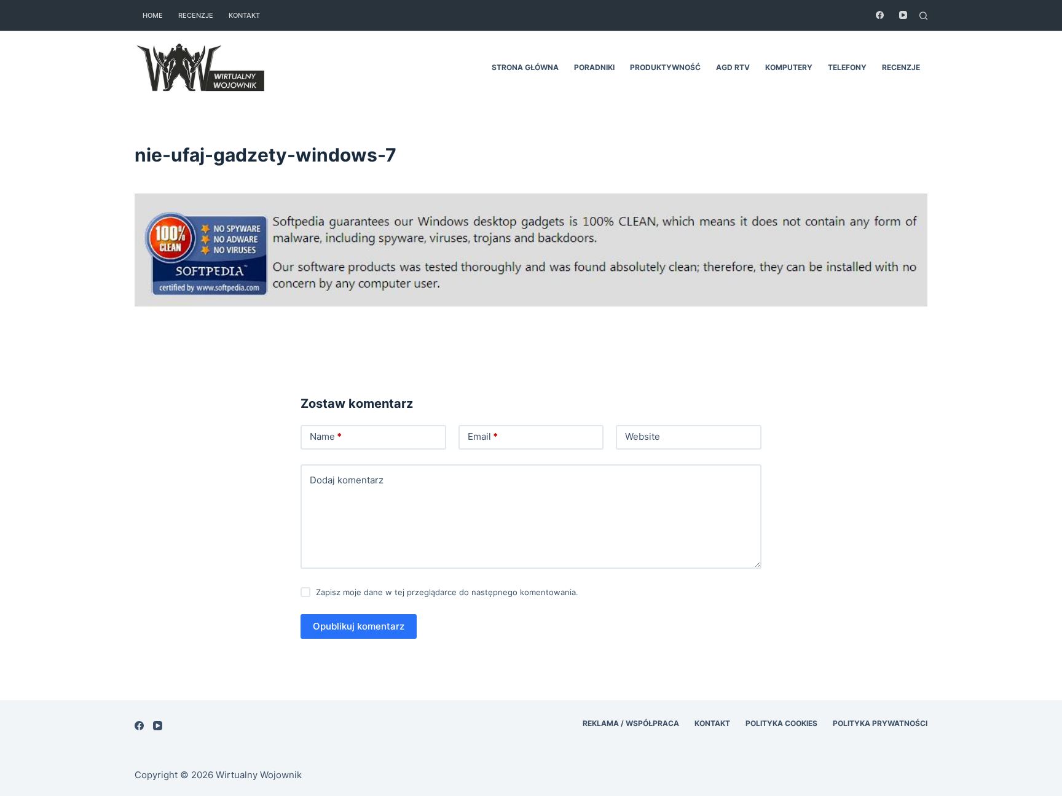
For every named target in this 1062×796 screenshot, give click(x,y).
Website (642, 436)
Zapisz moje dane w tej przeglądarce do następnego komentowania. (447, 592)
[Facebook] (880, 15)
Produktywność (665, 67)
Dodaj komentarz (347, 480)
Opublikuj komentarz (358, 626)
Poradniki (594, 67)
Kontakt (244, 15)
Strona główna (525, 67)
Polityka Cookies (781, 723)
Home (153, 15)
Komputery (788, 67)
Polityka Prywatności (880, 723)
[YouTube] (903, 15)
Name (326, 436)
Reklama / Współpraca (631, 723)
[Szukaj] (923, 16)
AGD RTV (733, 67)
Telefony (847, 67)
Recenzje (195, 15)
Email (483, 436)
